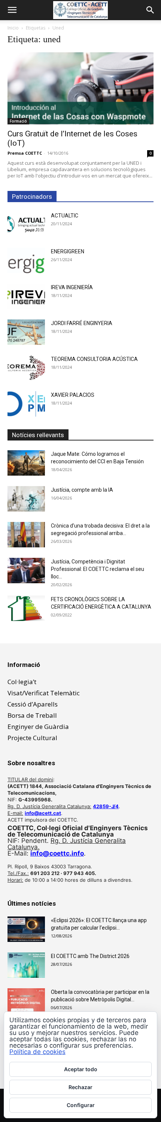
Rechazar (80, 1087)
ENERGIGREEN (67, 251)
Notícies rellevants (38, 435)
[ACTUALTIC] (26, 225)
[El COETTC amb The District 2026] (26, 965)
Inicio (13, 28)
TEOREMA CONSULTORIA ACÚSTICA (94, 359)
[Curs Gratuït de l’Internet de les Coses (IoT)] (80, 88)
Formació (18, 121)
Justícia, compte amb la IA (82, 490)
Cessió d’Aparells (32, 704)
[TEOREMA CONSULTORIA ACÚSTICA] (26, 368)
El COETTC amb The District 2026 (90, 956)
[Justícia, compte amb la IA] (26, 499)
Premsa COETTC (24, 153)
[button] (12, 10)
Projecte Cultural (32, 737)
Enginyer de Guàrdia (38, 726)
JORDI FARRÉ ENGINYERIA (81, 323)
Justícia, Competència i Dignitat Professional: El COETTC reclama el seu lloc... (97, 569)
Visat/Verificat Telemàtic (43, 693)
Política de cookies (37, 1051)
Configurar (81, 1105)
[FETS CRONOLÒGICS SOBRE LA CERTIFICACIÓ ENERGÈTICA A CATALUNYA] (26, 608)
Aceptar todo (80, 1069)
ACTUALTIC (64, 216)
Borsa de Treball (32, 715)
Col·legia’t (21, 681)
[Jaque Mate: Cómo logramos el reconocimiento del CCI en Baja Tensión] (26, 463)
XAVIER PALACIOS (72, 395)
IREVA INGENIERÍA (72, 287)
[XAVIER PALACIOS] (26, 404)
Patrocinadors (32, 196)
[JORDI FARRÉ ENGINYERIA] (26, 332)
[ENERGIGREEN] (26, 260)
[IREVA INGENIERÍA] (26, 296)
